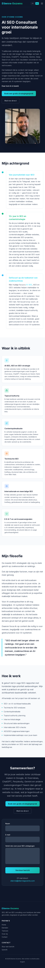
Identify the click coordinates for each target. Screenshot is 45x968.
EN (33, 3)
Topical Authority (11, 396)
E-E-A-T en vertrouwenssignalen (18, 519)
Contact (4, 937)
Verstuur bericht (22, 870)
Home (4, 925)
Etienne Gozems (12, 3)
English (22, 962)
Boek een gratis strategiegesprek (18, 93)
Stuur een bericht (8, 947)
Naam (7, 824)
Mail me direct (10, 101)
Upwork (4, 950)
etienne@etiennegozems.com (22, 881)
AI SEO (29, 285)
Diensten (5, 928)
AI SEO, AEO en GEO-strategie (17, 366)
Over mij (5, 934)
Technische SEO (11, 459)
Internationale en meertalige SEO (18, 491)
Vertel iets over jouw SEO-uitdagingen (20, 846)
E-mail (7, 835)
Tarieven (5, 931)
